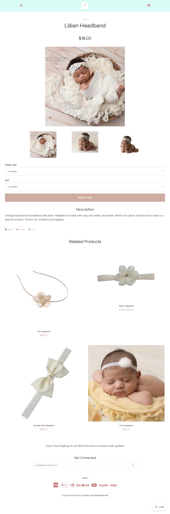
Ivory (85, 19)
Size (7, 180)
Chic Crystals (83, 495)
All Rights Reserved (99, 495)
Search (85, 478)
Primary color (11, 165)
